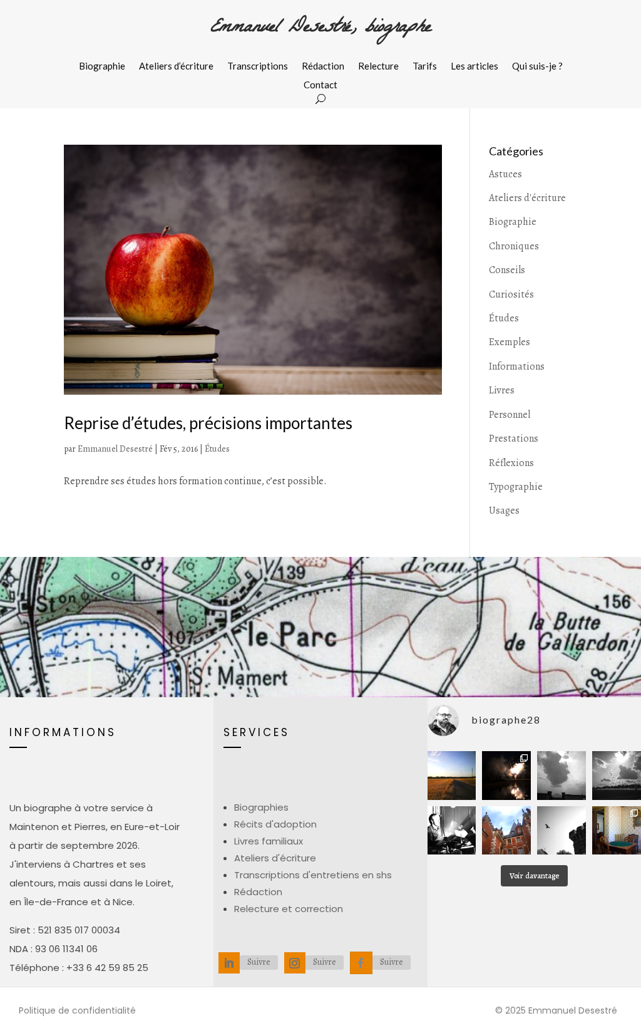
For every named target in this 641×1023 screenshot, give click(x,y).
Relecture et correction (288, 908)
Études (217, 449)
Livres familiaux (268, 841)
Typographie (516, 487)
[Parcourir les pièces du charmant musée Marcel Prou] (616, 830)
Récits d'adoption (275, 824)
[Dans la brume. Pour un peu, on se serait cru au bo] (506, 775)
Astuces (505, 174)
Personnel (509, 415)
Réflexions (511, 463)
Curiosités (511, 294)
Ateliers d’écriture (176, 66)
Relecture (378, 66)
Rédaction (323, 66)
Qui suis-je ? (537, 66)
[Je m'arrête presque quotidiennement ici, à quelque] (616, 775)
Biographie (102, 66)
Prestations (513, 438)
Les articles (474, 66)
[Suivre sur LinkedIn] (229, 963)
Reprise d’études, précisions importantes (208, 423)
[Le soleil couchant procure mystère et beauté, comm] (452, 775)
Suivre (258, 962)
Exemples (509, 342)
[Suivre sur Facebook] (361, 963)
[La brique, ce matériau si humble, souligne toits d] (506, 830)
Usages (504, 510)
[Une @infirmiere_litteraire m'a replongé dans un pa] (452, 830)
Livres (502, 390)
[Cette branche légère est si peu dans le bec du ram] (561, 830)
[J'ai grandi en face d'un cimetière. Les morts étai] (561, 775)
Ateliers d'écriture (527, 198)
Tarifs (425, 66)
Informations (517, 366)
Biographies (261, 807)
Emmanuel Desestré (115, 449)
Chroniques (514, 246)
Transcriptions (257, 66)
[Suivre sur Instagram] (294, 963)
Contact (320, 85)
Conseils (507, 270)
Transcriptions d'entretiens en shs (313, 874)
